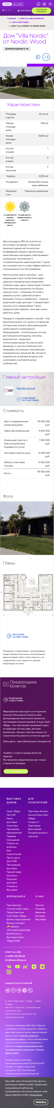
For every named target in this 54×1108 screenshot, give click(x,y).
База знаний (34, 829)
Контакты (12, 875)
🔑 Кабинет (13, 927)
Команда (40, 909)
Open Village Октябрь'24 (32, 18)
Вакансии (40, 912)
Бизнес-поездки (16, 923)
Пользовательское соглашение (19, 1050)
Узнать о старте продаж (16, 771)
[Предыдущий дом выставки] (38, 57)
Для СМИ (12, 861)
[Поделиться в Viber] (30, 990)
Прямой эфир (14, 872)
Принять (41, 1102)
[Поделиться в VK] (7, 990)
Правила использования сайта (29, 1046)
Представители (15, 912)
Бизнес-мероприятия (18, 919)
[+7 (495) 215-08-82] (38, 4)
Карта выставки (20, 22)
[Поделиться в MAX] (24, 990)
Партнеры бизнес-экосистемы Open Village (38, 815)
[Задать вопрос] (44, 4)
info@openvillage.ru (15, 960)
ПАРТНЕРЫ (25, 11)
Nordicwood (26, 388)
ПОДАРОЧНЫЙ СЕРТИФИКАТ (41, 11)
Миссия (39, 905)
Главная (11, 18)
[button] (50, 4)
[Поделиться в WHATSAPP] (13, 990)
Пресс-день (13, 858)
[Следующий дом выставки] (46, 57)
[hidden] (27, 528)
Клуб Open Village (16, 916)
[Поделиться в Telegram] (18, 990)
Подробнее (35, 1095)
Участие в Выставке (18, 909)
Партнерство (14, 905)
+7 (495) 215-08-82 (15, 956)
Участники (12, 826)
